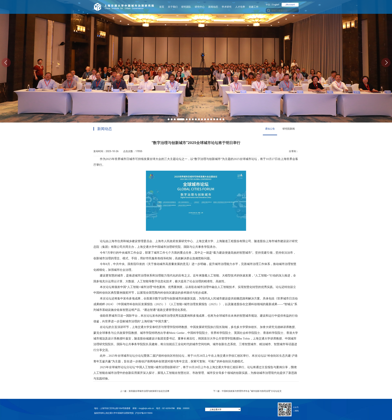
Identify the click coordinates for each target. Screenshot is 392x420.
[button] (169, 119)
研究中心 (200, 6)
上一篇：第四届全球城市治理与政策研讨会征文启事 (144, 391)
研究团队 (186, 6)
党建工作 (253, 6)
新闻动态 (213, 6)
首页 (161, 6)
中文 (268, 4)
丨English (274, 4)
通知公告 (270, 128)
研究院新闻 (289, 128)
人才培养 (240, 6)
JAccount (290, 4)
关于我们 (173, 6)
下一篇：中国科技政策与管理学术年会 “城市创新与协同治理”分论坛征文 (247, 391)
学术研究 (227, 6)
